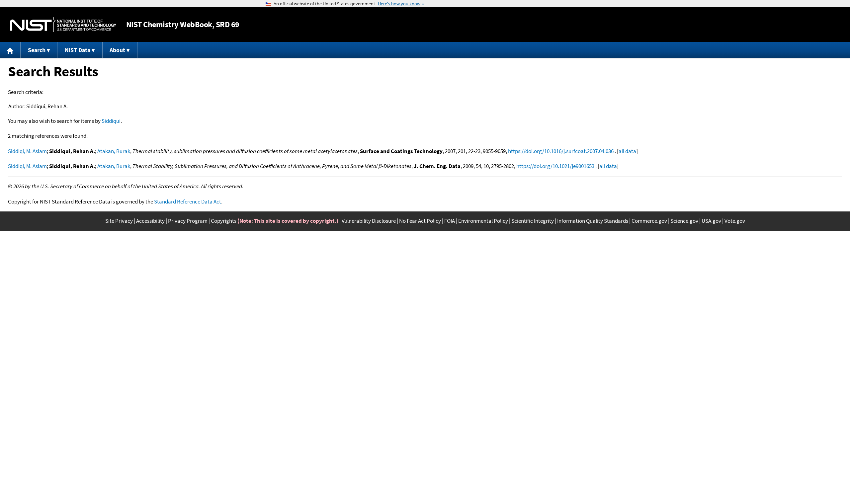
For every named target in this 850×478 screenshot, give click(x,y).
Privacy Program (188, 220)
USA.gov (711, 220)
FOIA (449, 220)
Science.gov (684, 220)
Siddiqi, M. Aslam (27, 151)
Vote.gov (734, 220)
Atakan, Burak (113, 151)
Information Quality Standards (592, 220)
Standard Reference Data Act (187, 201)
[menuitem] (10, 50)
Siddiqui (111, 120)
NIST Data (77, 50)
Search (36, 50)
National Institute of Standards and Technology (63, 24)
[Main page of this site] (10, 50)
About (117, 50)
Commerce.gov (649, 220)
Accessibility (150, 220)
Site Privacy (119, 220)
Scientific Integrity (532, 220)
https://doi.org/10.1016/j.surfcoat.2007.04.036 (561, 151)
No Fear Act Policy (420, 220)
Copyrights (223, 220)
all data (627, 151)
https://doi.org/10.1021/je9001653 (555, 166)
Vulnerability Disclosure (369, 220)
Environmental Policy (483, 220)
